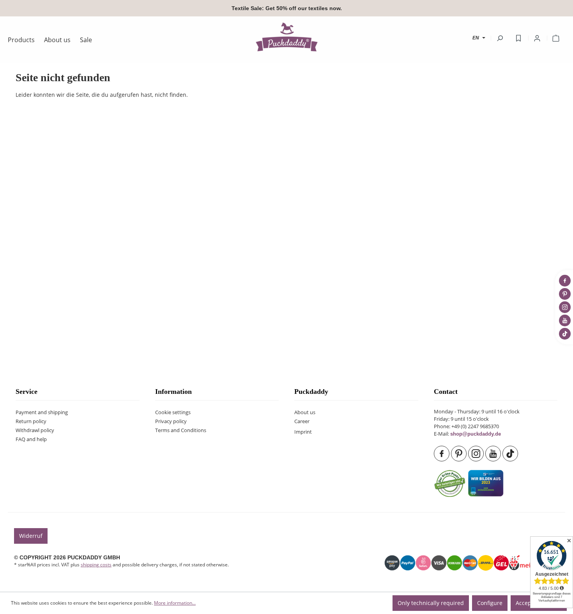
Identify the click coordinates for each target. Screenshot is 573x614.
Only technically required (431, 603)
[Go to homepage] (286, 36)
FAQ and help (31, 439)
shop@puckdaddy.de (475, 434)
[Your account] (537, 38)
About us (304, 412)
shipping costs (96, 564)
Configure (489, 603)
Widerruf (30, 535)
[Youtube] (493, 453)
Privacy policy (171, 421)
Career (301, 421)
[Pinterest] (459, 453)
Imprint (303, 432)
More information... (175, 603)
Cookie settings (173, 412)
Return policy (31, 421)
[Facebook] (442, 453)
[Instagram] (476, 453)
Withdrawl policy (35, 430)
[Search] (499, 38)
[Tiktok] (511, 453)
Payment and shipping (42, 412)
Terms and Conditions (180, 430)
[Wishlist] (518, 38)
